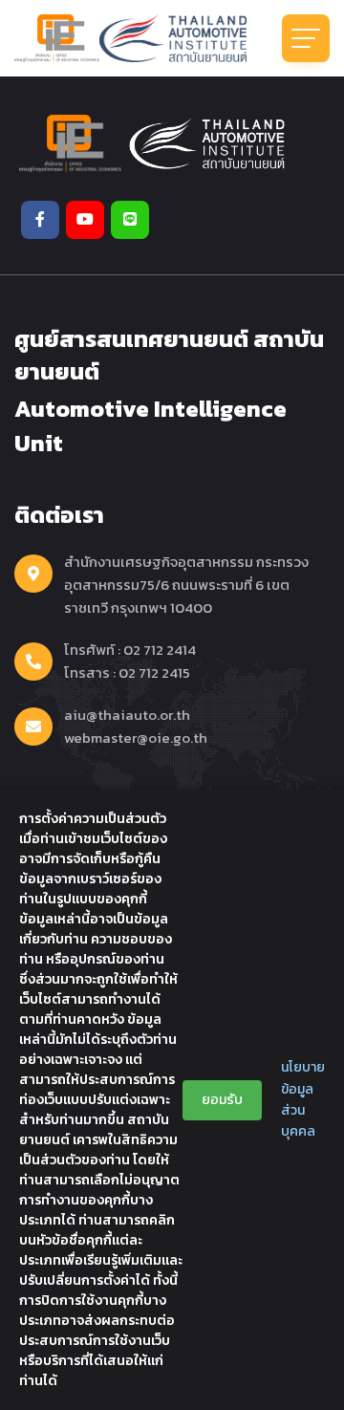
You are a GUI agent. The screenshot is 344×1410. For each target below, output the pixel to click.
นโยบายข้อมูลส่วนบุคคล (303, 1099)
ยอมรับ (222, 1100)
